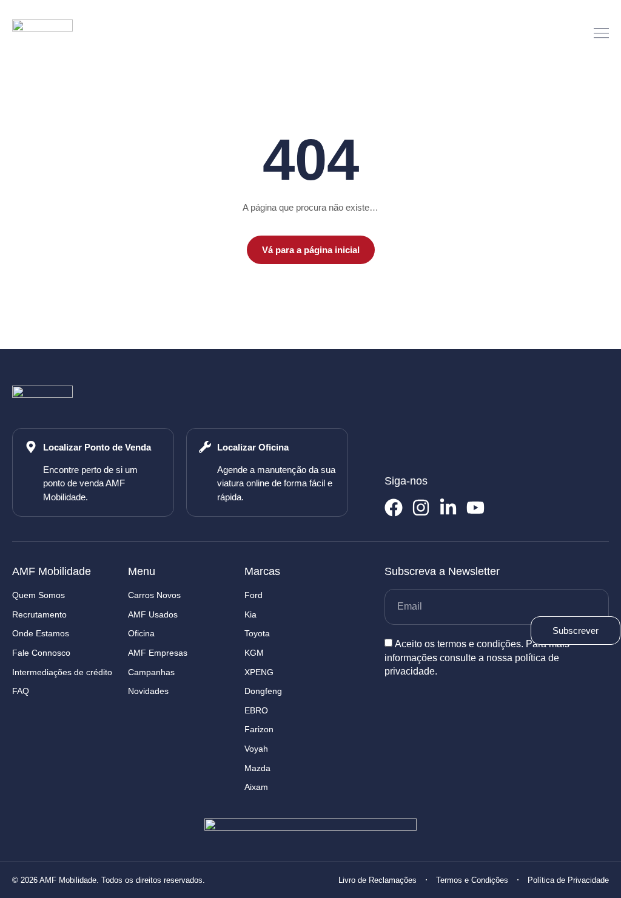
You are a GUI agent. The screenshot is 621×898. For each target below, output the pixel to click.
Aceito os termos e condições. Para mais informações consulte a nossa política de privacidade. (476, 657)
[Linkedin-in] (448, 507)
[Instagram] (421, 507)
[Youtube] (475, 507)
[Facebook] (393, 507)
